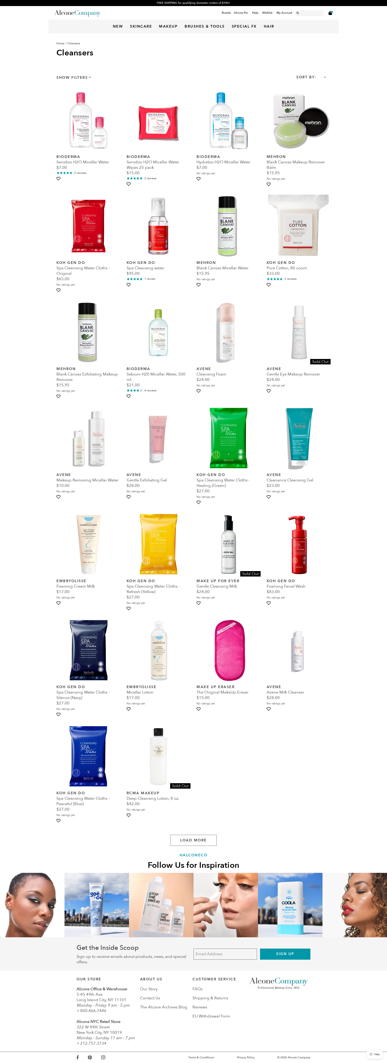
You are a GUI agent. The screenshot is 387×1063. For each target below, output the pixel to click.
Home (60, 43)
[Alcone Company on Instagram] (107, 1057)
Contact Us (150, 998)
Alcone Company (299, 1057)
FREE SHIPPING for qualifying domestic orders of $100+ (193, 3)
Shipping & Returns (210, 998)
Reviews (199, 1007)
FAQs (197, 989)
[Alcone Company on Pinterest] (94, 1057)
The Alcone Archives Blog (163, 1007)
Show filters (72, 77)
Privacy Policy (246, 1057)
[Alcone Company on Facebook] (82, 1057)
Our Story (149, 989)
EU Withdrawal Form (211, 1016)
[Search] (297, 12)
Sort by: (306, 77)
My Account (284, 13)
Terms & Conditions (201, 1057)
